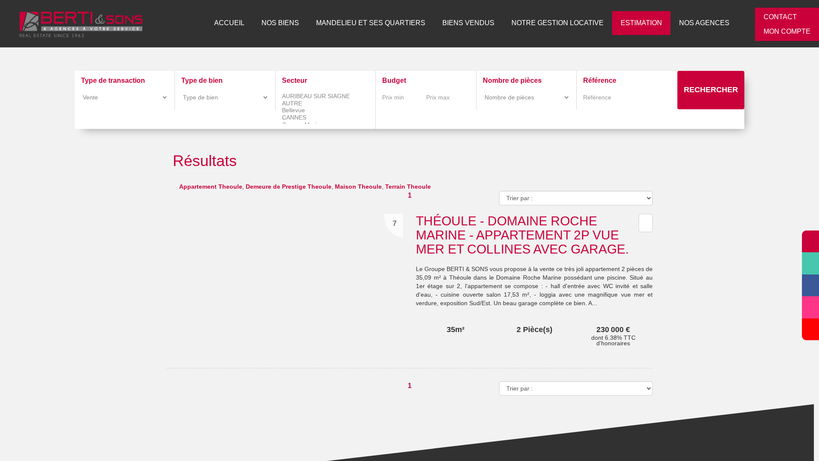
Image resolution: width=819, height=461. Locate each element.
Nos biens (310, 23)
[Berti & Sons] (74, 21)
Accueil (261, 23)
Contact (781, 17)
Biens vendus (484, 23)
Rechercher (710, 89)
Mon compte (787, 31)
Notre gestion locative (568, 23)
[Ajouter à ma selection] (645, 203)
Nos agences (707, 23)
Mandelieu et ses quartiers (394, 23)
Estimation (647, 23)
